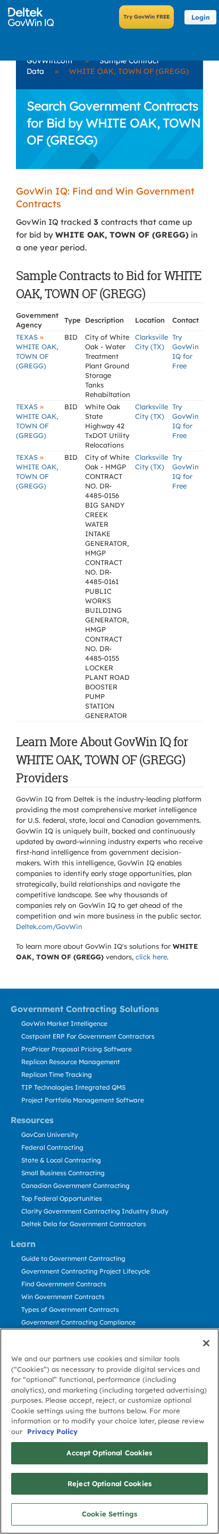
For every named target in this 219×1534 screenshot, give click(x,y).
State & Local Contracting (61, 1160)
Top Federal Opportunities (61, 1198)
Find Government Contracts (63, 1284)
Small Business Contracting (63, 1173)
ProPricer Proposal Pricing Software (76, 1049)
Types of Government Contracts (70, 1309)
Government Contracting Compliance (78, 1322)
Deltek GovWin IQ (34, 17)
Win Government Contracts (63, 1297)
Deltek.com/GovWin (49, 926)
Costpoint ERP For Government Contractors (88, 1036)
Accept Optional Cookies (109, 1452)
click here (151, 957)
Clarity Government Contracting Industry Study (95, 1211)
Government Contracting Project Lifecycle (85, 1271)
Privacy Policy (52, 1431)
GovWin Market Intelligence (64, 1023)
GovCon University (49, 1135)
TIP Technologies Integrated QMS (73, 1087)
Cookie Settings (109, 1514)
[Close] (206, 1343)
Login (200, 17)
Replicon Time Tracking (56, 1074)
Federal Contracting (52, 1147)
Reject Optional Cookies (109, 1483)
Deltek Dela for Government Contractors (83, 1224)
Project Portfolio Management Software (82, 1100)
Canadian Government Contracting (75, 1186)
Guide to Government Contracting (73, 1258)
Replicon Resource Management (70, 1062)
